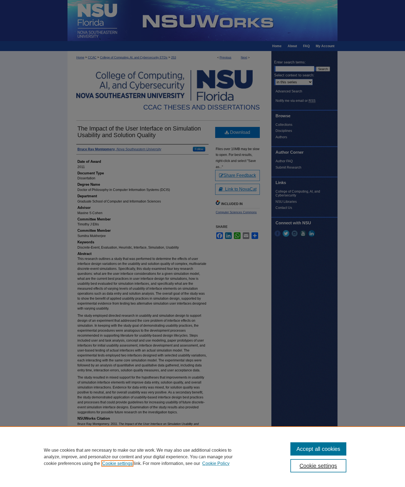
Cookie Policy (215, 463)
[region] (202, 456)
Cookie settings (117, 463)
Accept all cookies (318, 449)
